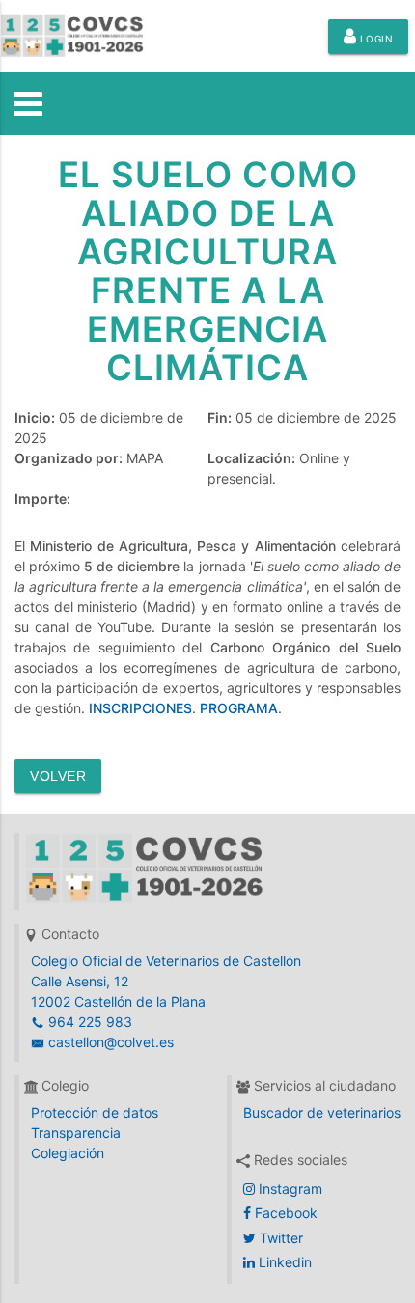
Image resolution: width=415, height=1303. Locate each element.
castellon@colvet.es (109, 1042)
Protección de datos (94, 1112)
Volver (58, 776)
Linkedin (283, 1262)
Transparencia (76, 1132)
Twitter (279, 1238)
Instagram (288, 1188)
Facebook (284, 1213)
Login (374, 38)
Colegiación (67, 1153)
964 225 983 (88, 1021)
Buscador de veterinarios (322, 1112)
